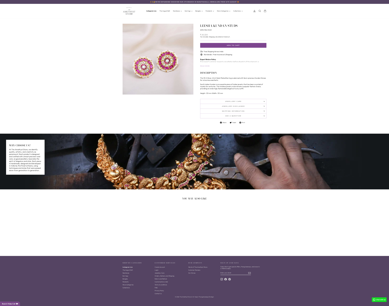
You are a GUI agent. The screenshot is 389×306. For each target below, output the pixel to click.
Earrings (188, 11)
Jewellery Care (233, 101)
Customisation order (161, 282)
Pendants (209, 11)
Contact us (158, 293)
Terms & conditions (161, 285)
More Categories (223, 11)
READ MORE (205, 66)
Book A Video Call (9, 304)
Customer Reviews (194, 270)
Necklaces (176, 11)
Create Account (160, 267)
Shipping (212, 37)
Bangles (198, 11)
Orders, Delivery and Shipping (164, 276)
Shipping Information (233, 111)
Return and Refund (161, 279)
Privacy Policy (159, 291)
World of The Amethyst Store (197, 267)
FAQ (156, 288)
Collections (237, 11)
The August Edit (164, 11)
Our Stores (192, 273)
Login (156, 270)
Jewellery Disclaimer (233, 106)
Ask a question (233, 116)
